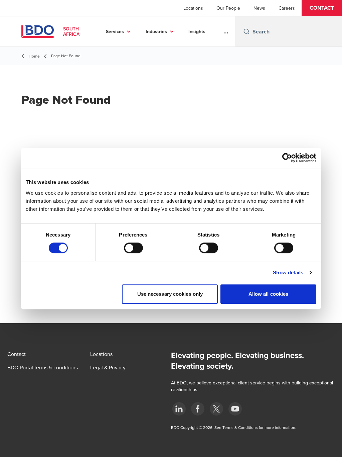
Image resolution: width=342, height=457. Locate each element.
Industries (156, 31)
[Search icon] (246, 31)
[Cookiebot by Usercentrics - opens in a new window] (287, 158)
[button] (322, 8)
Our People (228, 8)
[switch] (133, 248)
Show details (288, 272)
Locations (193, 8)
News (259, 8)
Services (115, 31)
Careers (287, 8)
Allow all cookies (268, 294)
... (225, 31)
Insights (196, 31)
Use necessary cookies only (170, 294)
